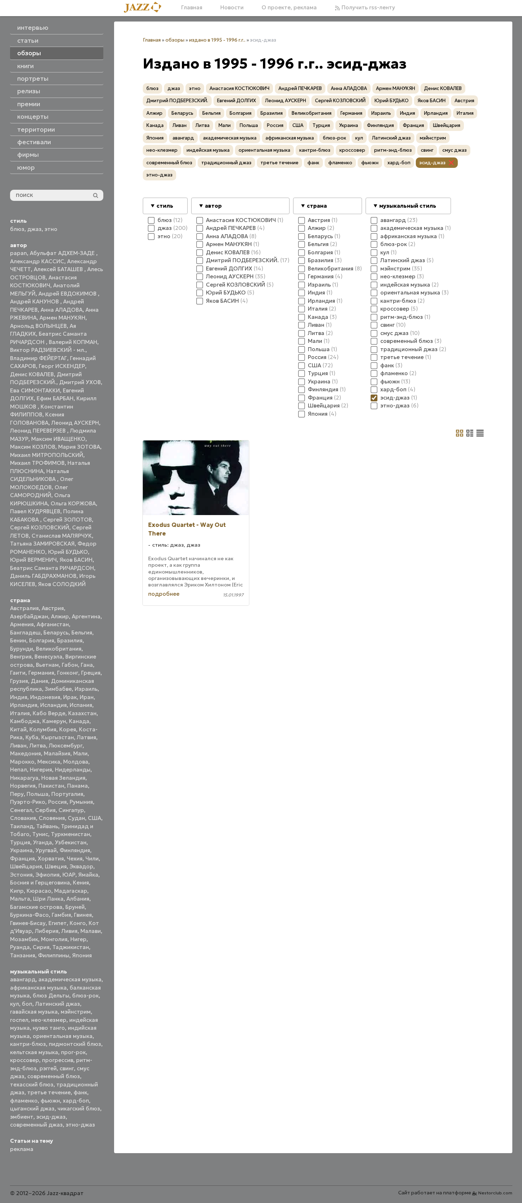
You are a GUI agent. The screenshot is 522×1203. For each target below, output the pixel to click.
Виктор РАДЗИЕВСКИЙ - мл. (47, 349)
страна (317, 205)
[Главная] (145, 8)
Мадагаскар (70, 890)
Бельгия (81, 632)
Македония (25, 753)
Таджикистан (70, 947)
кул (14, 1003)
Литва (37, 745)
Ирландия (23, 705)
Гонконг (67, 672)
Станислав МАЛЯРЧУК (62, 535)
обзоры (174, 40)
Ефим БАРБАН (55, 398)
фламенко (24, 1100)
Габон (70, 664)
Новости (232, 7)
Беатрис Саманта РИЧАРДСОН (52, 568)
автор (213, 205)
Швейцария (26, 866)
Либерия (46, 931)
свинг (67, 1068)
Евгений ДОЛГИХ (236, 101)
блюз (17, 229)
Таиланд (21, 826)
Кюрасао (39, 890)
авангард (23, 979)
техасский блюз (31, 1084)
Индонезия (45, 697)
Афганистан (53, 624)
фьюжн (50, 1100)
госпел (19, 1019)
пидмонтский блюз (75, 1044)
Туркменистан (70, 834)
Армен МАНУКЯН (62, 317)
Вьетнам (47, 664)
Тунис (40, 834)
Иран (87, 697)
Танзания (22, 955)
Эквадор (81, 866)
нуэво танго (49, 1027)
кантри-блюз (28, 1044)
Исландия (53, 705)
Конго (78, 923)
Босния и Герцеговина (40, 882)
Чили (92, 858)
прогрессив (57, 1060)
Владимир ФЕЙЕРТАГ (38, 358)
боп (27, 1003)
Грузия (19, 681)
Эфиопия (48, 874)
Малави (90, 931)
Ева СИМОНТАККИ (35, 390)
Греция (90, 672)
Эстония (21, 874)
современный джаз (36, 1124)
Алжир (60, 616)
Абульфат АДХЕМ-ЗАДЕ (63, 253)
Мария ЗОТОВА (79, 446)
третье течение (49, 1092)
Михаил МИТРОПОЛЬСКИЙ (46, 455)
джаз (34, 229)
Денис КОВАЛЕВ (32, 374)
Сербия (45, 810)
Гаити (17, 672)
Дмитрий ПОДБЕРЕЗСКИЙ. (177, 101)
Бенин (18, 640)
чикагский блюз (78, 1108)
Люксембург (66, 745)
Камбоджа (24, 721)
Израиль (86, 688)
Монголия (54, 939)
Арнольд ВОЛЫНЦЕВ (38, 325)
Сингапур (71, 810)
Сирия (41, 947)
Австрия (53, 608)
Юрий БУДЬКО (68, 551)
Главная (191, 7)
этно (50, 229)
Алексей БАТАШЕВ (59, 269)
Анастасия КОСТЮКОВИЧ (239, 88)
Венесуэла (48, 656)
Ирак (70, 697)
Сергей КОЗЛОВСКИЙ (39, 527)
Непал (18, 769)
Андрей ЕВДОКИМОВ (68, 293)
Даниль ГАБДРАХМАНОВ (43, 575)
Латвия (86, 737)
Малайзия (57, 753)
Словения (52, 818)
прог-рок (73, 1052)
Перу (17, 794)
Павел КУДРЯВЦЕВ (35, 511)
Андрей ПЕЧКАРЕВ (300, 88)
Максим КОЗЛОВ (32, 446)
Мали (80, 753)
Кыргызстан (57, 737)
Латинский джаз (57, 1003)
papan (18, 253)
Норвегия (23, 785)
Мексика (48, 761)
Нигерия (41, 769)
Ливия (69, 931)
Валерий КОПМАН (73, 342)
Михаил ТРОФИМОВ (37, 462)
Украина (21, 850)
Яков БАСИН (76, 559)
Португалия (67, 794)
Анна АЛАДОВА (62, 309)
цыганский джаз (32, 1108)
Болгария (41, 640)
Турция (20, 842)
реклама (21, 1149)
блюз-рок (85, 995)
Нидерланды (72, 769)
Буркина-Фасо (29, 914)
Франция (22, 858)
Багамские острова (36, 907)
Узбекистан (70, 842)
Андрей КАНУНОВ (35, 301)
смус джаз (454, 150)
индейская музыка (208, 150)
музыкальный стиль (407, 205)
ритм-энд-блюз (393, 150)
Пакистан (51, 785)
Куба (31, 737)
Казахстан (82, 713)
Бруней (75, 907)
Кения (81, 882)
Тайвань (47, 826)
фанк (80, 1092)
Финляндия (75, 850)
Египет (57, 923)
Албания (77, 898)
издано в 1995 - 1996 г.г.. (217, 40)
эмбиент (21, 1116)
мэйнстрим (76, 1011)
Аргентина (86, 616)
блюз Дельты (51, 995)
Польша (37, 794)
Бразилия (70, 640)
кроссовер (24, 1060)
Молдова (75, 761)
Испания (81, 705)
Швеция (56, 866)
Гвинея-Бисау (28, 923)
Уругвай (46, 850)
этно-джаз (80, 1124)
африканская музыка (38, 987)
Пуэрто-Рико (27, 801)
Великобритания (58, 648)
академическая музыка (70, 979)
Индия (18, 697)
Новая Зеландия (63, 777)
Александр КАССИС (37, 261)
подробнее (163, 593)
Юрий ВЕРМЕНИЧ (33, 559)
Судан (76, 818)
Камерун (54, 721)
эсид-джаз (51, 1116)
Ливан (18, 745)
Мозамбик (24, 939)
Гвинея (83, 914)
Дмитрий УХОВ (80, 382)
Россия (57, 801)
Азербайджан (29, 616)
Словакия (23, 818)
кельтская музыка (34, 1052)
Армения (22, 624)
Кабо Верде (49, 713)
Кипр (17, 890)
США (94, 818)
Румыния (81, 801)
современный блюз (53, 1076)
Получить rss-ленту (367, 7)
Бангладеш (25, 632)
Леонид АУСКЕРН (75, 422)
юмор (26, 167)
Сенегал (21, 810)
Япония (82, 955)
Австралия (24, 608)
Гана (87, 664)
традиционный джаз (226, 163)
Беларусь (56, 632)
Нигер (78, 939)
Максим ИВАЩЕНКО (58, 438)
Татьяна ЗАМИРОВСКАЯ (42, 543)
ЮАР (68, 874)
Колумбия (42, 729)
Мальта (20, 898)
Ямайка (88, 874)
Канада (79, 721)
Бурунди (21, 648)
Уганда (42, 842)
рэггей (48, 1068)
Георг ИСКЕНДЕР (62, 366)
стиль (164, 205)
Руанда (20, 947)
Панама (77, 785)
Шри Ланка (48, 898)
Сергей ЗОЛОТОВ (67, 519)
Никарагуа (24, 777)
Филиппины (53, 955)
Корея (67, 729)
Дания (39, 681)
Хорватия (51, 858)
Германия (41, 672)
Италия (20, 713)
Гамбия (61, 914)
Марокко (22, 761)
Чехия (75, 858)
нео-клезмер (48, 1019)
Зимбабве (58, 688)
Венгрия (21, 656)
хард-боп (76, 1100)
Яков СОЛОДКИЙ (62, 584)
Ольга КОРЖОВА (73, 503)
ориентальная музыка (63, 1036)
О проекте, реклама (289, 7)
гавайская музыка (34, 1011)
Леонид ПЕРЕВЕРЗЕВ (38, 430)
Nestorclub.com (495, 1192)
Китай (18, 729)
